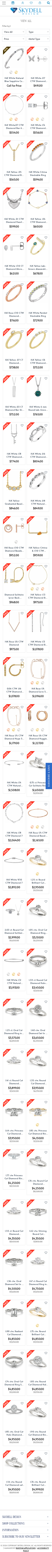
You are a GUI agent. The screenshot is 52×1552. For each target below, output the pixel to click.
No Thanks (26, 813)
